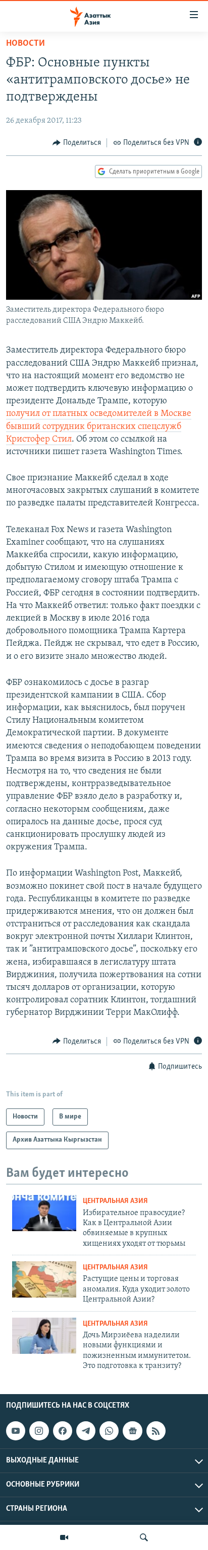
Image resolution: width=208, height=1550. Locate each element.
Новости (25, 43)
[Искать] (144, 1537)
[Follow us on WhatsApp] (109, 1430)
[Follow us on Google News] (132, 1430)
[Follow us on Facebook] (62, 1430)
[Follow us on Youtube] (15, 1430)
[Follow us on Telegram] (85, 1430)
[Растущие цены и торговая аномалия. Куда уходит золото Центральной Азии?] (44, 1279)
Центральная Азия (115, 1201)
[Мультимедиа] (64, 1537)
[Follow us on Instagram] (38, 1430)
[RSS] (156, 1430)
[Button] (77, 142)
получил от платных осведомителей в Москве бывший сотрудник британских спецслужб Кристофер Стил (98, 426)
